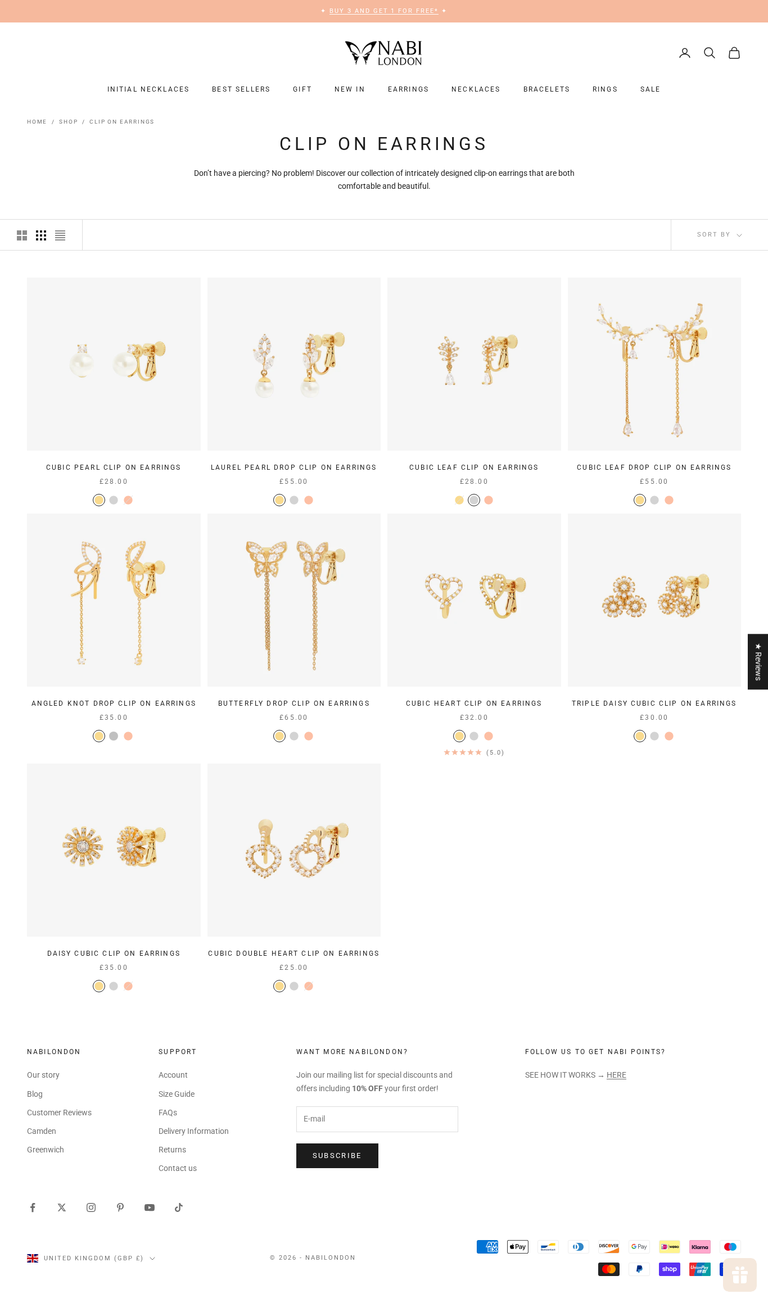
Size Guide (177, 1093)
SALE (650, 89)
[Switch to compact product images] (60, 235)
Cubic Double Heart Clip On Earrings (294, 953)
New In (350, 89)
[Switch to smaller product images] (41, 235)
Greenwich (45, 1149)
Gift (302, 89)
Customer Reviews (59, 1112)
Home (37, 122)
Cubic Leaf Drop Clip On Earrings (654, 467)
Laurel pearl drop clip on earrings (294, 467)
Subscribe (337, 1155)
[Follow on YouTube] (149, 1207)
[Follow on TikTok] (178, 1207)
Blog (35, 1093)
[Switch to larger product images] (22, 235)
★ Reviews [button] (758, 661)
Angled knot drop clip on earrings (113, 703)
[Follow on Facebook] (32, 1207)
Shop (68, 122)
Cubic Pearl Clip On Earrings (113, 467)
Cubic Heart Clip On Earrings (474, 703)
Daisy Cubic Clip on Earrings (113, 953)
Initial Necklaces (148, 89)
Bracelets (546, 89)
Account (173, 1074)
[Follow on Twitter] (61, 1207)
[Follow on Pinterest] (120, 1207)
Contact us (178, 1168)
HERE (616, 1074)
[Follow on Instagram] (91, 1207)
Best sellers (241, 89)
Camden (41, 1131)
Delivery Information (194, 1131)
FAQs (168, 1112)
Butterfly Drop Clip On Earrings (294, 703)
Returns (172, 1149)
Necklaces (475, 89)
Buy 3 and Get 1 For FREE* (384, 11)
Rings (605, 89)
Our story (43, 1074)
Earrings (408, 89)
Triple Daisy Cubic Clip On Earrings (654, 703)
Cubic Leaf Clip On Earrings (474, 467)
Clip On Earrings (122, 122)
